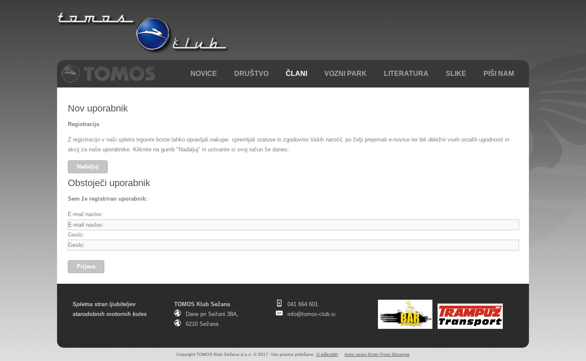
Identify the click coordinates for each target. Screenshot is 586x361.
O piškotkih (327, 354)
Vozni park (345, 73)
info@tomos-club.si (311, 314)
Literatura (406, 73)
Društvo (251, 73)
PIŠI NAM (498, 73)
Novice (203, 73)
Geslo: (76, 235)
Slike (456, 73)
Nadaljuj (88, 166)
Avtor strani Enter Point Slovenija (377, 354)
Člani (296, 73)
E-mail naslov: (85, 214)
